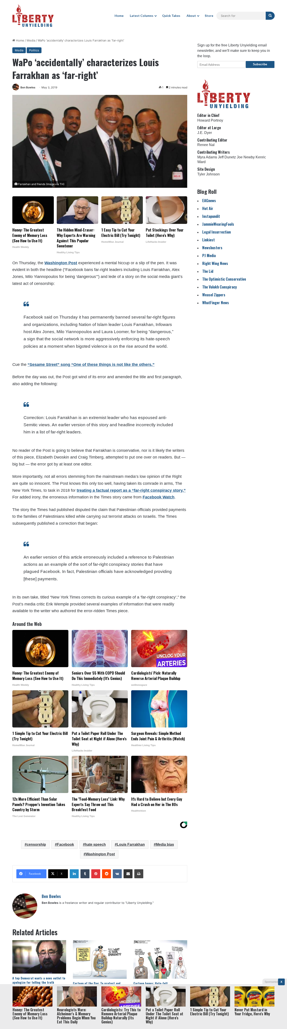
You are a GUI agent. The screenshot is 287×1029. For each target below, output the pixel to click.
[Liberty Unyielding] (33, 15)
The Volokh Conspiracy (219, 287)
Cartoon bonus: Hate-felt (150, 983)
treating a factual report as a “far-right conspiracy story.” (131, 490)
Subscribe (260, 64)
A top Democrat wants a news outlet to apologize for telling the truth (38, 980)
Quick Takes (171, 15)
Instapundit (211, 216)
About (191, 15)
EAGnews (209, 200)
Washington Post (60, 263)
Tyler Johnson (208, 174)
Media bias (165, 844)
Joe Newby (246, 157)
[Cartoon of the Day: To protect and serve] (100, 959)
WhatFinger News (215, 302)
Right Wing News (215, 263)
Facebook (65, 844)
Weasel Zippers (213, 294)
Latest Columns (141, 15)
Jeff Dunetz (227, 157)
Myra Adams (207, 157)
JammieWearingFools (218, 224)
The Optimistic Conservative (224, 279)
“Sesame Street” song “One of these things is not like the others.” (91, 364)
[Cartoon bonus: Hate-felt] (160, 959)
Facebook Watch (158, 497)
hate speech (95, 844)
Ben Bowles (27, 87)
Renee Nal (206, 145)
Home (119, 15)
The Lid (207, 271)
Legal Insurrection (216, 232)
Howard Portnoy (210, 120)
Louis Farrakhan (131, 844)
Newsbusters (212, 247)
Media (31, 40)
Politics (34, 50)
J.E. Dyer (204, 133)
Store (209, 15)
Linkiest (208, 240)
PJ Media (209, 255)
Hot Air (207, 208)
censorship (36, 844)
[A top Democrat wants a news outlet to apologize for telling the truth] (39, 956)
